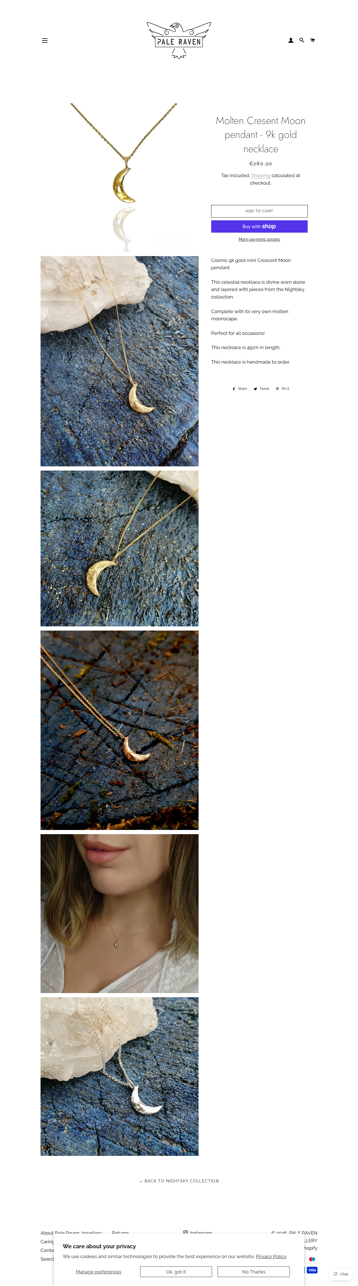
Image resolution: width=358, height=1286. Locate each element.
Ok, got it (176, 1272)
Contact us (52, 1250)
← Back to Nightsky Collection (179, 1181)
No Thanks (253, 1272)
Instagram (200, 1233)
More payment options (259, 239)
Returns (120, 1233)
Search (48, 1259)
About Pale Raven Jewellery (71, 1233)
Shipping (260, 175)
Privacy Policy (271, 1256)
